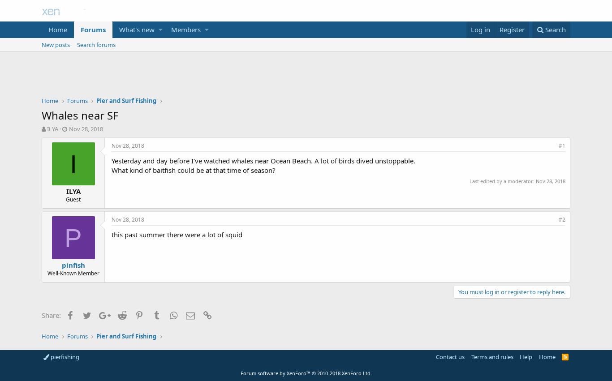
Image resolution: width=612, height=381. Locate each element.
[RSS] (565, 357)
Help (526, 357)
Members (186, 29)
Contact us (450, 357)
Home (57, 29)
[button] (160, 29)
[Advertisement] (306, 76)
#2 (562, 219)
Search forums (96, 45)
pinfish (73, 265)
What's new (137, 29)
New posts (56, 45)
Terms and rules (492, 357)
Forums (93, 29)
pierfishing (64, 357)
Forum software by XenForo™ (306, 373)
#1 (562, 146)
